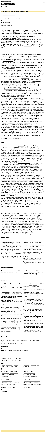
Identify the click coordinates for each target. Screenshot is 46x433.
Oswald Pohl (8, 58)
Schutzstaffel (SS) (13, 56)
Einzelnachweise (22, 23)
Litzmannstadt (38, 62)
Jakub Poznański (12, 360)
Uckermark (30, 39)
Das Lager (4, 23)
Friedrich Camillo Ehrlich (7, 358)
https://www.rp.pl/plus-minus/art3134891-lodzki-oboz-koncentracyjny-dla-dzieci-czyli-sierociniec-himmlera (33, 295)
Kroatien (11, 366)
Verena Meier (17, 358)
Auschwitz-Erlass (31, 174)
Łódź (16, 366)
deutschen (6, 38)
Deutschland (9, 365)
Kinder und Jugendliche (28, 36)
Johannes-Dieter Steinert (9, 15)
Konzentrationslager (31, 221)
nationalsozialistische (24, 163)
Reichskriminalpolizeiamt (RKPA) (13, 89)
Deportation (11, 174)
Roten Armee (6, 215)
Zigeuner (6, 164)
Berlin (3, 365)
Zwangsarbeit (25, 78)
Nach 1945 (14, 23)
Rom (27, 44)
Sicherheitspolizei (8, 61)
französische (8, 153)
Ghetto (32, 62)
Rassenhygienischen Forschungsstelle (13, 169)
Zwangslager (6, 166)
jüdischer (21, 146)
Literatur (38, 23)
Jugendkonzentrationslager (11, 39)
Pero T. (9, 23)
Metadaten (9, 25)
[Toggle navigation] (43, 2)
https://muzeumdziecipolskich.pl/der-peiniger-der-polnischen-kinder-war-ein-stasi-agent (32, 244)
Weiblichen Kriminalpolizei (28, 186)
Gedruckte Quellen (31, 23)
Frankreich (16, 365)
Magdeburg (16, 161)
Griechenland (5, 366)
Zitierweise (3, 25)
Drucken (4, 391)
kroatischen (27, 46)
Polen (14, 32)
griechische (18, 153)
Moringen (22, 39)
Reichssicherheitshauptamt (11, 95)
